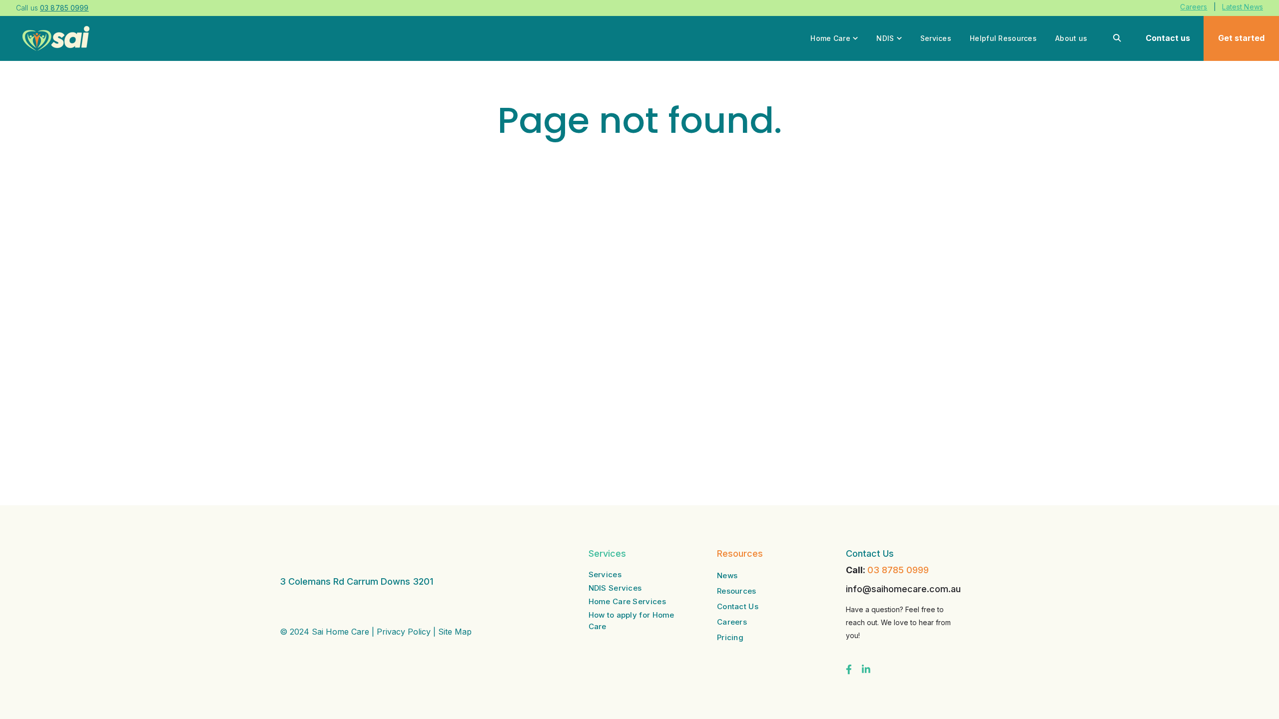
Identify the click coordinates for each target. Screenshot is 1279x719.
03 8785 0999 (898, 570)
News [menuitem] (727, 575)
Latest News (1242, 6)
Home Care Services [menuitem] (627, 601)
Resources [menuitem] (736, 591)
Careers (1193, 6)
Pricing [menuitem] (730, 637)
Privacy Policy (404, 632)
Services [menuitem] (605, 574)
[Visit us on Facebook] (849, 669)
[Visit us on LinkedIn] (866, 669)
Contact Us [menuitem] (737, 606)
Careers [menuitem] (732, 622)
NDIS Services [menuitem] (615, 588)
